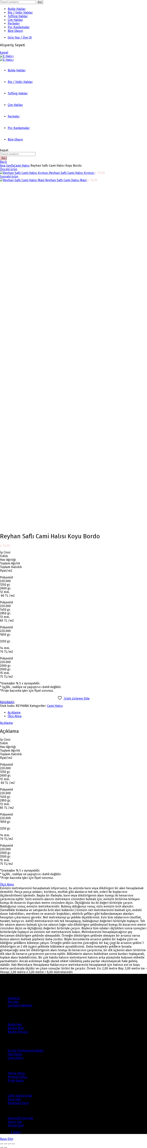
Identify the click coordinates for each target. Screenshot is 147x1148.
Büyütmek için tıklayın (15, 526)
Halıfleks (14, 998)
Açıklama (14, 712)
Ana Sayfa (7, 165)
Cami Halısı (22, 165)
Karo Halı (14, 1099)
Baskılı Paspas (18, 1032)
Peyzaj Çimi (16, 1125)
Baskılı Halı (16, 1028)
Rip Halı (13, 1002)
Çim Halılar (15, 20)
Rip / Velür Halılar (20, 12)
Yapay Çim (15, 1122)
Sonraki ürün (9, 176)
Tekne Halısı (16, 1073)
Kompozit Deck (18, 1103)
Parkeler (14, 23)
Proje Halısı (16, 1080)
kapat (4, 52)
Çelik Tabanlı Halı (20, 1096)
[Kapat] (1, 1143)
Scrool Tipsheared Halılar (26, 1050)
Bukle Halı (15, 1024)
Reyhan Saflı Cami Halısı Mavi (66, 180)
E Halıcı (16, 1132)
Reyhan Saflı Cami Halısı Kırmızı (72, 173)
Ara (40, 2)
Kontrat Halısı (17, 1077)
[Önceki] (1, 1147)
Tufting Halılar (18, 16)
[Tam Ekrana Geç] (9, 1143)
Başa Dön (6, 1139)
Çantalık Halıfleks (20, 1005)
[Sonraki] (5, 1147)
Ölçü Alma (14, 716)
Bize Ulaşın (15, 31)
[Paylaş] (5, 1143)
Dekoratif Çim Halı (20, 1118)
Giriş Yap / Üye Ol (20, 37)
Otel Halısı (15, 1054)
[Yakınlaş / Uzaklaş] (13, 1143)
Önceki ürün (8, 169)
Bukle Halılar (17, 9)
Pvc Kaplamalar (19, 27)
